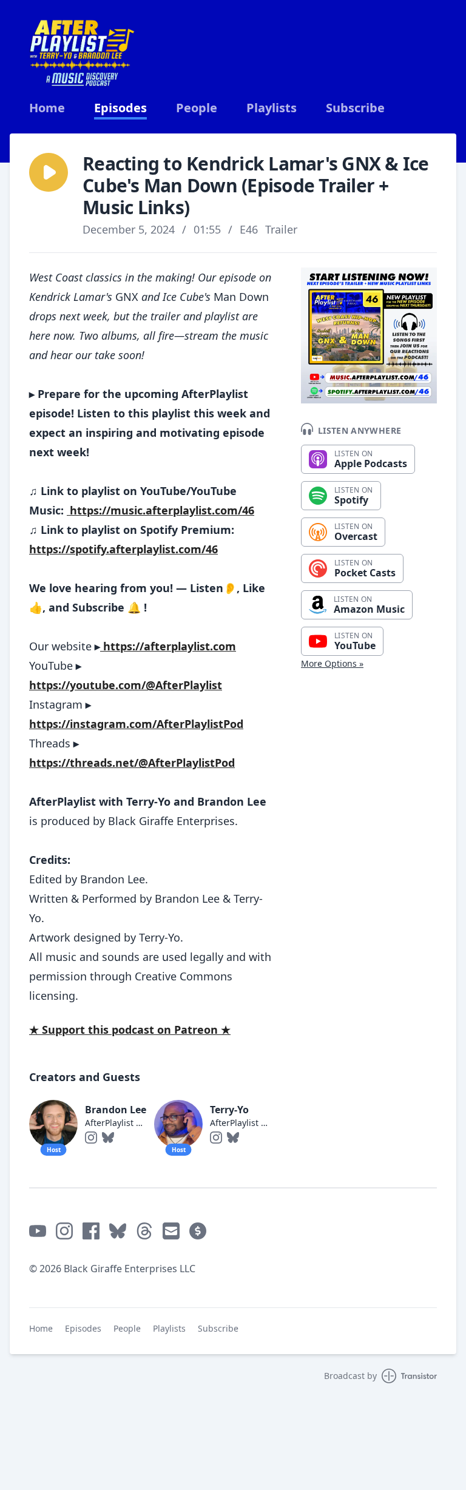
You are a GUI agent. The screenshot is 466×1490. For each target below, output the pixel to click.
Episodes (120, 108)
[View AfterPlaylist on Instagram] (64, 1230)
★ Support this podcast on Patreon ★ (130, 1029)
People (196, 108)
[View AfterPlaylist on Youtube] (37, 1230)
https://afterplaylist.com (168, 646)
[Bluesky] (108, 1137)
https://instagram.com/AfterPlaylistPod (136, 723)
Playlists (271, 108)
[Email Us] (171, 1230)
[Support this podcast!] (197, 1230)
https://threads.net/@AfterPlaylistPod (132, 762)
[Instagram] (91, 1137)
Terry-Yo (229, 1109)
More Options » (332, 663)
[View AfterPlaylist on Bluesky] (117, 1230)
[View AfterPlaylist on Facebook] (91, 1230)
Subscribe (355, 108)
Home (47, 108)
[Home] (82, 53)
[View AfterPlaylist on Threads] (144, 1230)
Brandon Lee (115, 1109)
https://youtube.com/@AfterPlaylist (125, 685)
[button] (48, 172)
